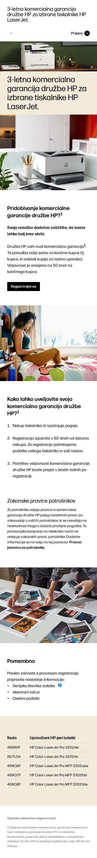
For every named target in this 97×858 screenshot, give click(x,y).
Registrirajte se (23, 286)
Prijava (77, 33)
